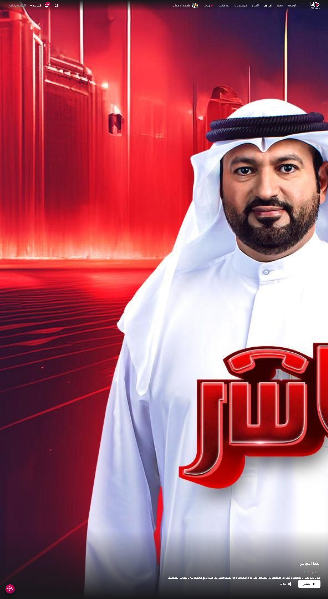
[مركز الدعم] (10, 589)
